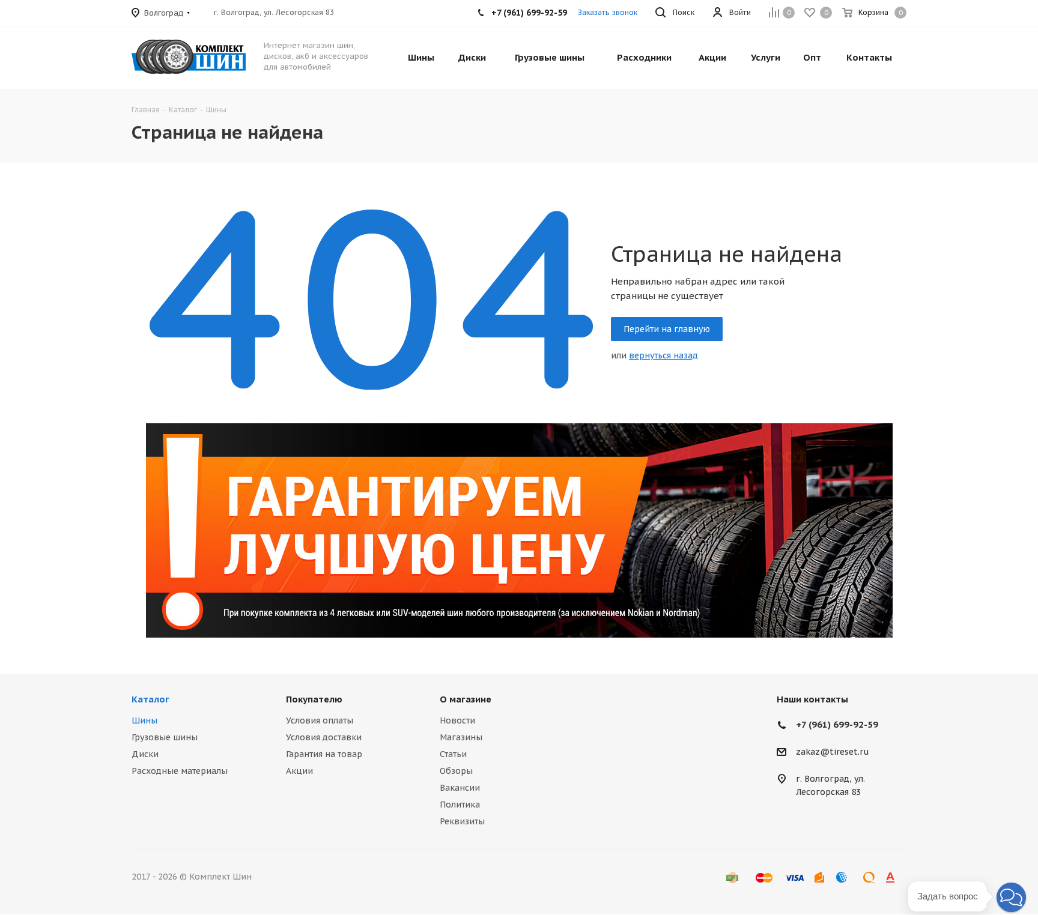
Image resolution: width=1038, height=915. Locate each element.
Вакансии (460, 787)
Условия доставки (324, 737)
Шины (144, 720)
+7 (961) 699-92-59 (837, 724)
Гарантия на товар (324, 754)
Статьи (453, 754)
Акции (299, 771)
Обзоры (456, 771)
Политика (460, 804)
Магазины (461, 737)
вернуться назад (663, 355)
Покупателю (314, 699)
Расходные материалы (180, 771)
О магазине (465, 699)
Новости (457, 720)
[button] (1011, 897)
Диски (145, 754)
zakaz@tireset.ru (832, 752)
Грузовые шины (165, 737)
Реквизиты (462, 821)
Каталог (150, 699)
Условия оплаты (319, 720)
